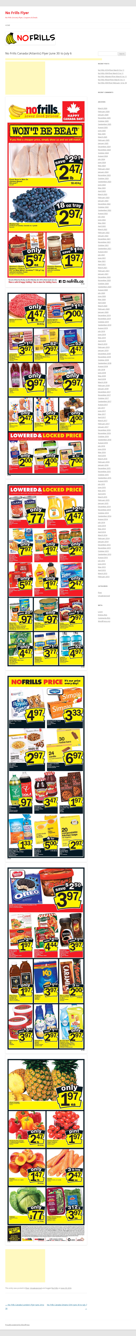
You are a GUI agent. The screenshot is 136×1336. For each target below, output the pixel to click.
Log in (100, 611)
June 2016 (102, 449)
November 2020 (104, 280)
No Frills (55, 1288)
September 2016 (104, 439)
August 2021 (103, 251)
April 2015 (102, 494)
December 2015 (104, 468)
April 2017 (102, 417)
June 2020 (102, 296)
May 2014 (102, 529)
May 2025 (102, 134)
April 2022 (102, 226)
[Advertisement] (53, 60)
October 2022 (103, 207)
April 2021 (102, 264)
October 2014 (103, 513)
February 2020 (103, 309)
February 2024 (103, 169)
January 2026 (103, 114)
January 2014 (103, 541)
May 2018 (102, 376)
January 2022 (103, 236)
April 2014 (102, 532)
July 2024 (101, 159)
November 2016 (104, 433)
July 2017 (101, 408)
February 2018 (103, 385)
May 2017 (102, 414)
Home (7, 25)
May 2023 (102, 188)
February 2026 (103, 111)
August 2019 (103, 328)
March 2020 (102, 306)
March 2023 (102, 194)
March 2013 (102, 573)
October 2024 (103, 153)
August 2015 (103, 481)
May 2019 (102, 337)
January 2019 (103, 350)
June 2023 (102, 185)
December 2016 (104, 430)
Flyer (27, 1288)
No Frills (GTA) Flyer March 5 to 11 (111, 70)
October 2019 (103, 322)
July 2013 (101, 560)
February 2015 (103, 500)
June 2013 (102, 564)
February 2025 (103, 140)
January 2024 (103, 172)
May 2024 (102, 165)
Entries (102, 615)
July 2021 (101, 255)
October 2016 (103, 436)
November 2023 (104, 175)
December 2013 (104, 545)
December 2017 (104, 392)
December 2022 (104, 204)
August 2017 (103, 404)
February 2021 (103, 271)
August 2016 (103, 443)
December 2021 (104, 239)
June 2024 (102, 162)
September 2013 (104, 554)
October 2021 (103, 245)
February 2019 (103, 347)
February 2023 (103, 197)
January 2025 (103, 143)
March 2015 (102, 497)
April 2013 (102, 570)
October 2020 (103, 283)
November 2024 (104, 150)
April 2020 (102, 302)
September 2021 (104, 248)
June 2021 (102, 258)
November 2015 (104, 471)
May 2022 (102, 223)
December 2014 (104, 506)
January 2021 (103, 274)
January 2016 (103, 465)
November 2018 (104, 357)
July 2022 (101, 216)
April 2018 (102, 379)
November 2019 (104, 318)
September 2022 (104, 210)
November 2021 (104, 242)
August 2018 (103, 366)
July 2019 (101, 331)
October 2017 (103, 398)
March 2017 (102, 420)
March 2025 (102, 137)
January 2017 (103, 427)
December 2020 (104, 277)
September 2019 (104, 325)
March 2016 (102, 459)
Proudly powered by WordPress (17, 1325)
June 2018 (102, 373)
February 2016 (103, 462)
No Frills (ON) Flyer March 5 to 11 (110, 73)
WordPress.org (104, 621)
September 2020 (104, 287)
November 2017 (104, 395)
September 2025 (104, 124)
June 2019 (102, 334)
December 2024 (104, 146)
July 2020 (101, 293)
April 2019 (102, 341)
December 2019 (104, 315)
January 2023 (103, 201)
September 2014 (104, 516)
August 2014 (103, 519)
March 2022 (102, 229)
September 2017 (104, 401)
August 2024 (103, 156)
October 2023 (103, 178)
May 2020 (102, 299)
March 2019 (102, 344)
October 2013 (103, 551)
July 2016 (101, 446)
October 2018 (103, 360)
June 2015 (102, 487)
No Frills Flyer (17, 12)
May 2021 (102, 261)
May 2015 (102, 490)
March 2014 (102, 535)
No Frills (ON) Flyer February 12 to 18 (112, 83)
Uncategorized (36, 1288)
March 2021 (102, 267)
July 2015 (101, 484)
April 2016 (102, 455)
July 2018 (101, 369)
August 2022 (103, 213)
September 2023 (104, 181)
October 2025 (103, 121)
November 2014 (104, 510)
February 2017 (103, 424)
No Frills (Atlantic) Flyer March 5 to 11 (112, 76)
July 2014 (101, 522)
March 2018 (102, 382)
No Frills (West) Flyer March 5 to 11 (111, 79)
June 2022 (102, 220)
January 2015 (103, 503)
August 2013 (103, 557)
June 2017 (102, 411)
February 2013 (103, 576)
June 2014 (102, 525)
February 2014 (103, 538)
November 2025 (104, 118)
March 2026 (102, 108)
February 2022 (103, 232)
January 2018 (103, 388)
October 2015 (103, 474)
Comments (104, 618)
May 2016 (102, 452)
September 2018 (104, 363)
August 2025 (103, 127)
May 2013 (102, 567)
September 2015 (104, 478)
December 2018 (104, 353)
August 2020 (103, 290)
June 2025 (102, 130)
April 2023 (102, 191)
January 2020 (103, 312)
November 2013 (104, 548)
